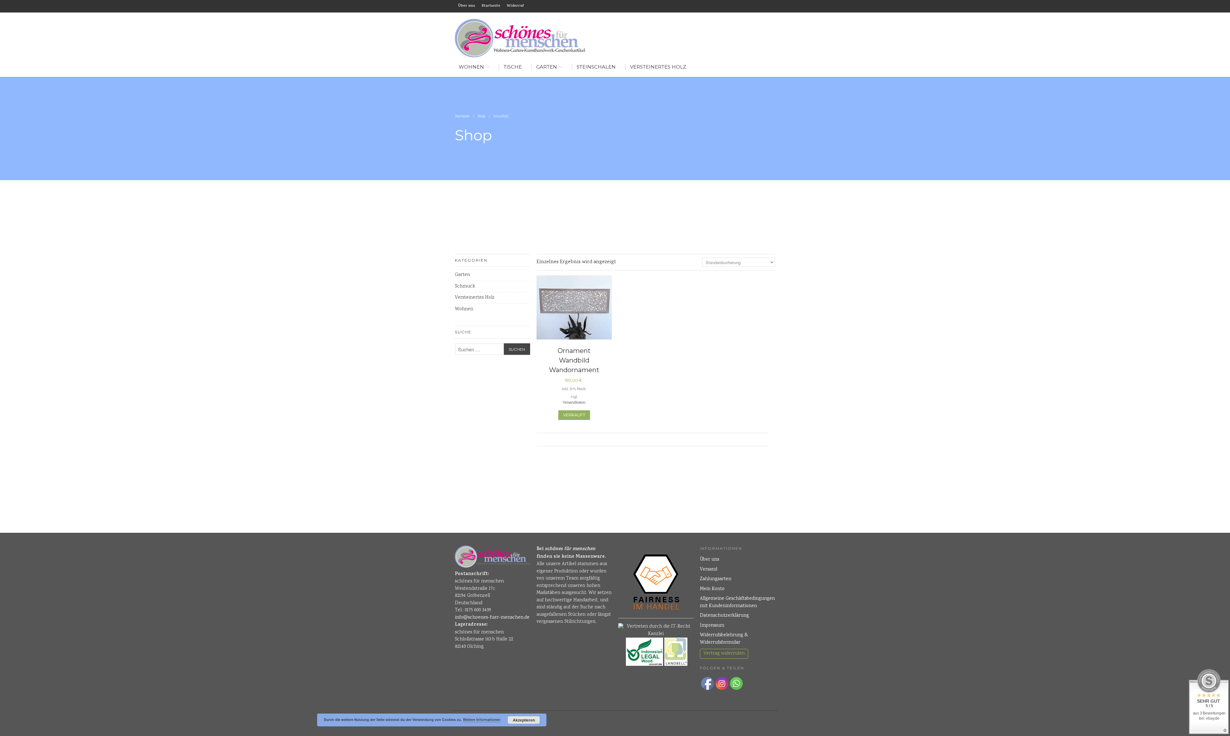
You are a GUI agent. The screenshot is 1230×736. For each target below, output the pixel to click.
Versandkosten (574, 403)
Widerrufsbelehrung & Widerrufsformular (724, 639)
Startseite (490, 6)
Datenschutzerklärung (724, 615)
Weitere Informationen (481, 719)
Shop (481, 116)
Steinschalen (596, 67)
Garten (546, 67)
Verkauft (574, 414)
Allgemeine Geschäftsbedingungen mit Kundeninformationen (737, 602)
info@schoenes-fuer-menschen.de (492, 617)
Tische (513, 67)
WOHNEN (471, 67)
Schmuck (465, 286)
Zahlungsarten (715, 579)
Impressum (712, 625)
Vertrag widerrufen (724, 653)
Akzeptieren (524, 720)
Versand (708, 569)
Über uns (466, 6)
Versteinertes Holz (658, 67)
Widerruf (515, 6)
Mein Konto (712, 589)
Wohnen (464, 309)
